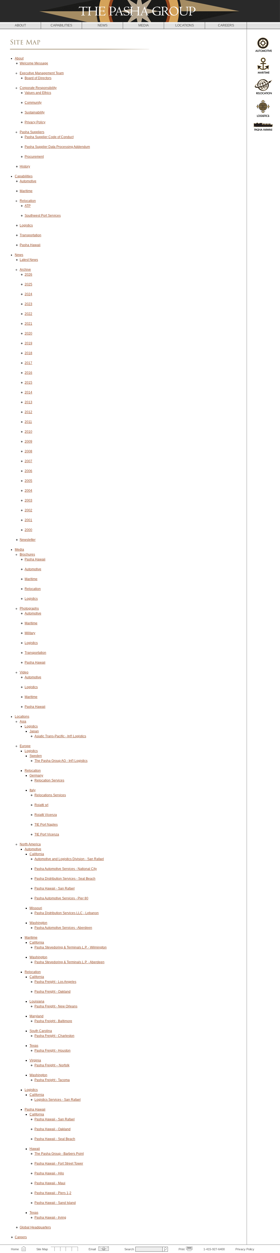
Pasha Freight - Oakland (52, 992)
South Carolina (41, 1031)
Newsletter (28, 540)
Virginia (35, 1060)
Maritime (26, 191)
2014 (28, 392)
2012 (28, 412)
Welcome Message (34, 63)
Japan (34, 731)
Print (182, 1249)
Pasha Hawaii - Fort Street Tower (58, 1163)
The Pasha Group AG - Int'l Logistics (61, 761)
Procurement (34, 157)
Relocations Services (50, 795)
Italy (33, 790)
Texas (34, 1046)
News (19, 255)
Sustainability (35, 112)
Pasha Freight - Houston (52, 1050)
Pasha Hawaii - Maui (49, 1183)
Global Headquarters (35, 1227)
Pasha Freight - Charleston (54, 1036)
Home (15, 1249)
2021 (28, 324)
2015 (28, 382)
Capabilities (24, 176)
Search (129, 1249)
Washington (38, 923)
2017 (28, 363)
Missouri (36, 908)
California (37, 854)
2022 (28, 314)
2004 (28, 491)
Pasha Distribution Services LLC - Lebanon (66, 913)
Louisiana (37, 1001)
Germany (36, 775)
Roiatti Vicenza (45, 815)
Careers (21, 1237)
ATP (28, 206)
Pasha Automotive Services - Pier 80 (61, 898)
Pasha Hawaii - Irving (50, 1217)
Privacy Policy (35, 122)
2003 (28, 500)
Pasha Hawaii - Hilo (49, 1173)
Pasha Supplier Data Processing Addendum (57, 147)
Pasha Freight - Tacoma (52, 1080)
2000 (28, 530)
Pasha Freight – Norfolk (51, 1065)
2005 (28, 481)
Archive (25, 270)
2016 (28, 373)
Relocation (28, 201)
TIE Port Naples (46, 825)
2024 (28, 294)
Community (33, 103)
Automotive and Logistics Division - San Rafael (69, 859)
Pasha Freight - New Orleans (55, 1006)
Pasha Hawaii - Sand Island (55, 1203)
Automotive (28, 181)
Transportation (30, 235)
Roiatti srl (41, 805)
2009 (28, 441)
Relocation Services (49, 780)
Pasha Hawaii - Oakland (52, 1129)
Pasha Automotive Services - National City (65, 869)
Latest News (29, 260)
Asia (23, 721)
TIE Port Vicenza (46, 834)
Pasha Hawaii (30, 245)
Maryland (36, 1016)
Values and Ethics (38, 93)
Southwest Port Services (43, 215)
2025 (28, 284)
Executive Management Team (42, 73)
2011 (28, 422)
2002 (28, 510)
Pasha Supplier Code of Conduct (49, 137)
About (19, 58)
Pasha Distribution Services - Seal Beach (64, 879)
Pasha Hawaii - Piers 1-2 (52, 1193)
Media (19, 549)
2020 (28, 333)
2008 (28, 451)
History (25, 166)
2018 (28, 353)
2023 (28, 304)
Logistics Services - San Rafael (57, 1100)
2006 (28, 471)
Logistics (26, 225)
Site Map (42, 1249)
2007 (28, 461)
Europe (25, 746)
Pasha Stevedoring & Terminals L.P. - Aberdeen (69, 962)
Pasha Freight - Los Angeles (55, 982)
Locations (22, 716)
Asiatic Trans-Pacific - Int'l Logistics (60, 736)
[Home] (140, 11)
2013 (28, 402)
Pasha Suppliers (32, 132)
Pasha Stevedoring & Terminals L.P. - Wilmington (70, 947)
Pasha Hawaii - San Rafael (54, 888)
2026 (28, 274)
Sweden (36, 756)
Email (92, 1249)
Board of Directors (38, 78)
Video (24, 672)
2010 (28, 432)
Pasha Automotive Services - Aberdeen (63, 928)
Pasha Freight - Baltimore (53, 1021)
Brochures (27, 554)
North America (30, 844)
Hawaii (35, 1149)
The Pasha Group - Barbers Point (59, 1154)
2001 (28, 520)
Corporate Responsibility (38, 88)
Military (30, 633)
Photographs (29, 608)
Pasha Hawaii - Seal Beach (54, 1139)
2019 (28, 343)
